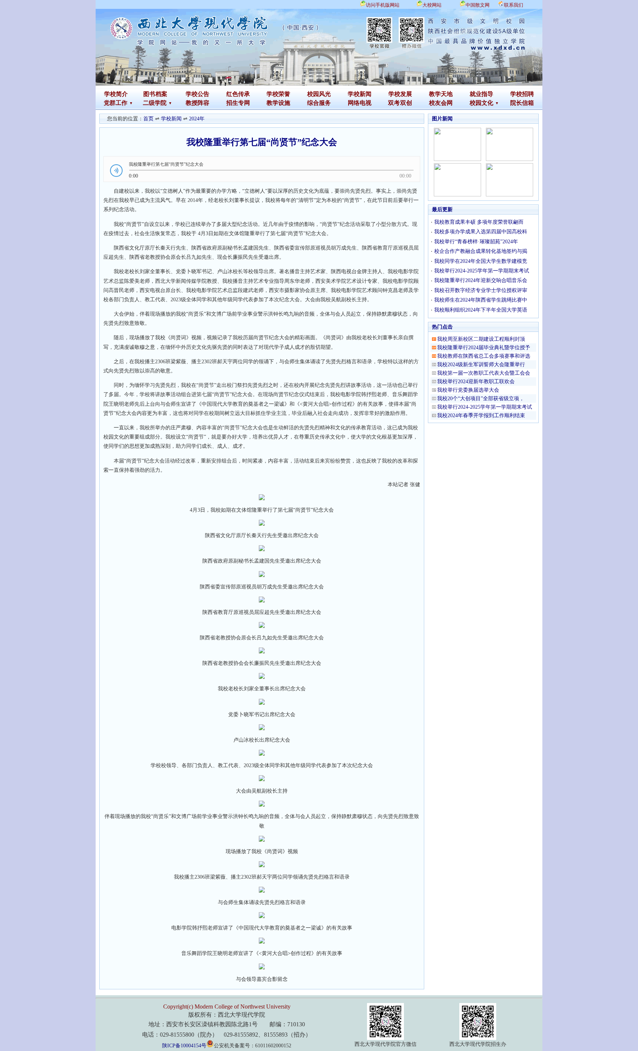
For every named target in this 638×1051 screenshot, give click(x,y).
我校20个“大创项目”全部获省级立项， (480, 398)
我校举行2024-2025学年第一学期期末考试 (481, 271)
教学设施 (278, 103)
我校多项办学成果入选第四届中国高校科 (480, 231)
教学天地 (441, 94)
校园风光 (319, 94)
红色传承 (238, 94)
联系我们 (513, 5)
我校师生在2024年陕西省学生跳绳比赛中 (480, 300)
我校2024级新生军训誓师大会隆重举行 (481, 364)
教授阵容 (197, 103)
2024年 (197, 118)
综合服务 (319, 103)
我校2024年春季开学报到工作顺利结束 (481, 415)
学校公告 (197, 94)
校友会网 (441, 103)
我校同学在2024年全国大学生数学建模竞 (480, 261)
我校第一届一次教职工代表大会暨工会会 (483, 373)
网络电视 (359, 103)
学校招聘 (522, 94)
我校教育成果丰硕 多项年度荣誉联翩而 (479, 222)
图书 (149, 94)
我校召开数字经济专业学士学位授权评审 (480, 290)
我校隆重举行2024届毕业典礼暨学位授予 (483, 347)
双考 (394, 103)
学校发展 (400, 94)
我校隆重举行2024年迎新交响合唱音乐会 (480, 280)
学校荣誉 (278, 94)
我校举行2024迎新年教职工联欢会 (476, 381)
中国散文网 (478, 5)
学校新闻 (359, 94)
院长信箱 (522, 103)
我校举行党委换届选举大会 (468, 390)
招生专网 (238, 103)
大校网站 (432, 5)
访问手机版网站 (382, 5)
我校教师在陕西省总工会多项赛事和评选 (483, 356)
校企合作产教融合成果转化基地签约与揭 (480, 251)
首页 (148, 118)
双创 (406, 103)
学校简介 (116, 94)
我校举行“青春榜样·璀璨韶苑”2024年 (476, 241)
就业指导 (481, 94)
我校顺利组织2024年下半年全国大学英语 (480, 310)
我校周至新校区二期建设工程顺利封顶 (481, 339)
